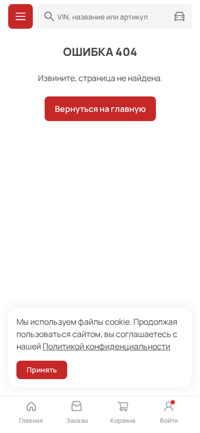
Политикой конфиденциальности (106, 346)
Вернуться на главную (100, 108)
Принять (42, 370)
